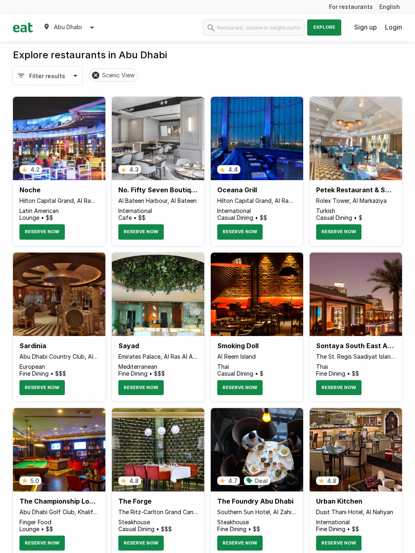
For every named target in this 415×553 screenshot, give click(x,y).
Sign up (365, 27)
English (389, 6)
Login (393, 27)
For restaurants (351, 6)
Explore (324, 27)
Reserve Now (42, 231)
